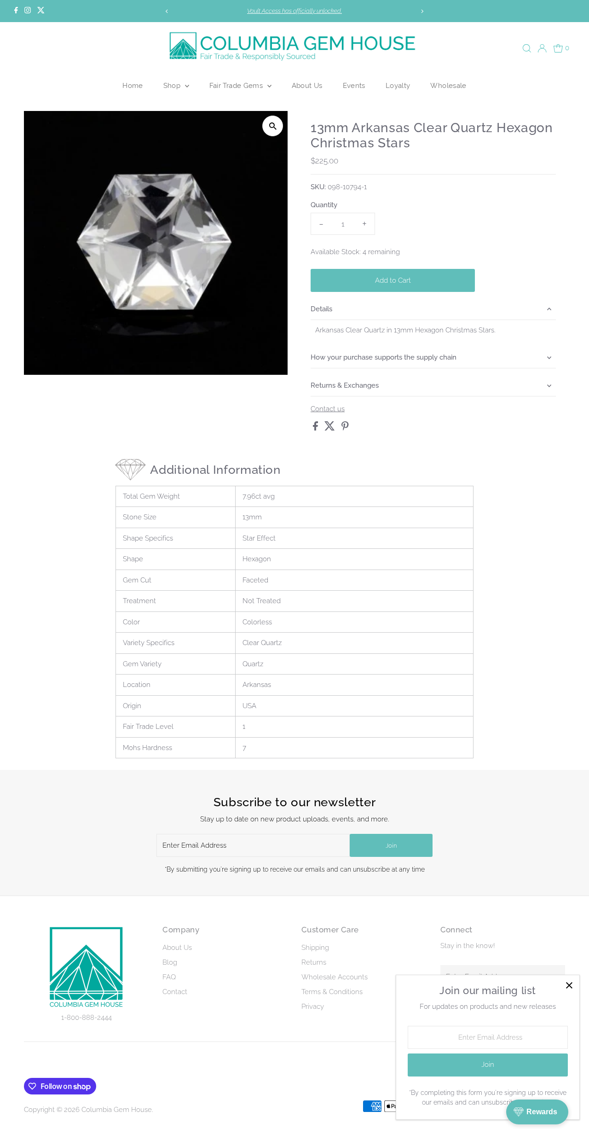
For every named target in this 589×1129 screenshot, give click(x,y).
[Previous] (167, 11)
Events (354, 85)
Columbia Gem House (116, 1110)
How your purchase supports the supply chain (383, 357)
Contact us (328, 409)
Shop (173, 85)
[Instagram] (27, 11)
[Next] (421, 11)
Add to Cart (393, 280)
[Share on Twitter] (330, 428)
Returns (313, 962)
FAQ (169, 977)
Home (132, 85)
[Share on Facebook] (316, 428)
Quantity (324, 205)
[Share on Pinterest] (345, 428)
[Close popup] (569, 986)
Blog (169, 962)
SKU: (318, 187)
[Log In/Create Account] (542, 48)
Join (391, 845)
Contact (174, 992)
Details (321, 309)
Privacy (312, 1006)
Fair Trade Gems (237, 85)
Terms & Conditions (332, 992)
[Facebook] (16, 11)
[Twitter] (41, 11)
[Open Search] (527, 48)
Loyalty (398, 85)
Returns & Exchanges (345, 385)
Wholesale (448, 85)
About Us (307, 85)
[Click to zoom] (272, 126)
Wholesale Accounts (334, 977)
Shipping (315, 947)
